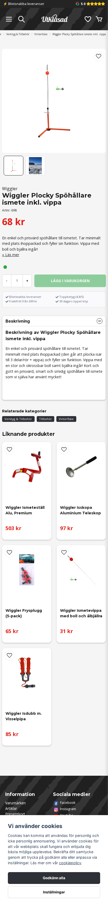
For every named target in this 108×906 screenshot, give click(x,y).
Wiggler (10, 188)
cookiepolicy (70, 863)
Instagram (68, 808)
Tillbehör (45, 419)
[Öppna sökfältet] (21, 19)
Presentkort (15, 813)
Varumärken (15, 802)
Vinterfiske (40, 34)
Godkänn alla (54, 878)
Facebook (67, 802)
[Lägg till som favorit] (87, 19)
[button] (98, 56)
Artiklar (11, 808)
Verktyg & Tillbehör (17, 34)
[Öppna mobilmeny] (9, 19)
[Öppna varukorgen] (99, 19)
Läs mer (12, 254)
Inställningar (54, 892)
